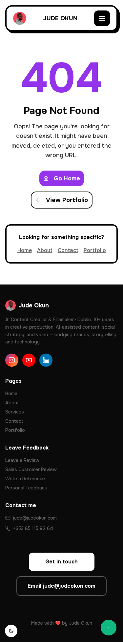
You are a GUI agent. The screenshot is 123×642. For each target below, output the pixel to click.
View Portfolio (67, 200)
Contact (68, 250)
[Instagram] (11, 360)
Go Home (67, 178)
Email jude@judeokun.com (61, 585)
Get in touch (61, 561)
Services (14, 412)
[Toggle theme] (11, 631)
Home (24, 250)
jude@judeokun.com (35, 518)
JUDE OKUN (60, 18)
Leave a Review (22, 460)
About (44, 250)
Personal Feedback (26, 488)
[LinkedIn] (45, 360)
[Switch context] (108, 627)
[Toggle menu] (102, 18)
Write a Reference (25, 479)
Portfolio (95, 250)
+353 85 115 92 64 (33, 528)
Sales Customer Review (31, 469)
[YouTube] (28, 360)
